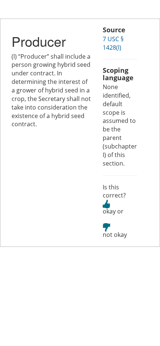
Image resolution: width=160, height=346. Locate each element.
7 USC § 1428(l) (113, 43)
